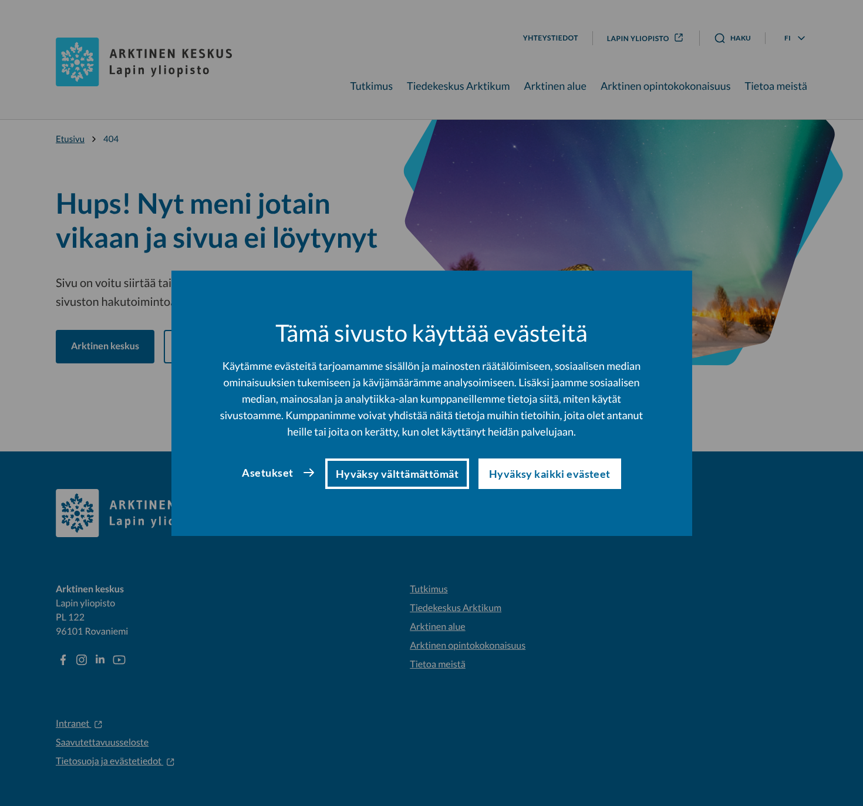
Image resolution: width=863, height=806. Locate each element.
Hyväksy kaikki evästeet (550, 473)
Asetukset (267, 472)
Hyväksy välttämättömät (397, 473)
